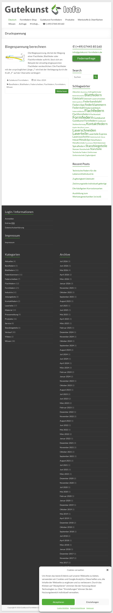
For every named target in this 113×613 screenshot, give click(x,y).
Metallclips (84, 139)
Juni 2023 (64, 398)
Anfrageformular (94, 92)
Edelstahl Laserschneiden (94, 98)
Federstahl (78, 107)
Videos (8, 336)
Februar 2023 (66, 407)
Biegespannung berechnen (25, 46)
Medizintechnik (95, 137)
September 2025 (67, 297)
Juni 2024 (64, 359)
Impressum (90, 608)
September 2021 (67, 456)
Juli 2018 (64, 536)
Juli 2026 (64, 261)
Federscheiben (36, 84)
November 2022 (67, 416)
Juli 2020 (64, 487)
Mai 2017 (64, 562)
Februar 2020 (66, 496)
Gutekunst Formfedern (51, 19)
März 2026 (64, 279)
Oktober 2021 (66, 452)
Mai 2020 (64, 491)
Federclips (78, 104)
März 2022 (64, 434)
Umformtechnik (78, 155)
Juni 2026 (64, 266)
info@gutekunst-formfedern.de (87, 52)
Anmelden (9, 218)
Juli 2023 (64, 394)
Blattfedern (25, 84)
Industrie (9, 292)
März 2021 (64, 474)
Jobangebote (10, 297)
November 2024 (67, 336)
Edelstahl (77, 98)
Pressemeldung (11, 314)
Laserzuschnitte (81, 136)
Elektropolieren (77, 102)
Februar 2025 (66, 328)
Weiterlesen (62, 91)
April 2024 (64, 363)
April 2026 (64, 274)
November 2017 (67, 558)
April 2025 (64, 319)
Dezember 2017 (66, 554)
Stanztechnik (85, 149)
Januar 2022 (65, 438)
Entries (10, 223)
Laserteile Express (97, 134)
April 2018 (64, 540)
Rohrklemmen (99, 143)
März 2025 (64, 323)
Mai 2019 (64, 514)
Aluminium (84, 92)
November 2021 (67, 447)
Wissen (11, 23)
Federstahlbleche (78, 111)
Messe (103, 137)
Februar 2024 (66, 372)
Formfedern (60, 84)
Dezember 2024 (66, 332)
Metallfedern (96, 140)
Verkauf (8, 332)
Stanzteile (96, 148)
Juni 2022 (64, 425)
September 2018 (67, 531)
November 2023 (67, 381)
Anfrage (22, 23)
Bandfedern (14, 84)
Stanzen (75, 149)
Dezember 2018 (66, 522)
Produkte (69, 19)
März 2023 (64, 403)
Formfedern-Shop (28, 19)
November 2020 (67, 483)
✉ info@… (34, 23)
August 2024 (65, 350)
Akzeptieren (58, 602)
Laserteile (80, 133)
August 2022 (65, 421)
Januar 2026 (65, 283)
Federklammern (95, 104)
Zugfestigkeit (90, 155)
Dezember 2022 (66, 412)
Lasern (86, 127)
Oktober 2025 (66, 292)
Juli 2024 (64, 354)
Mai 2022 (64, 429)
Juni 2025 (64, 310)
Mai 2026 (64, 270)
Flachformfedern (81, 114)
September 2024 (67, 345)
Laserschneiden (84, 130)
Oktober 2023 (66, 385)
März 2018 (64, 545)
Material (8, 310)
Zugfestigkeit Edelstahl (83, 178)
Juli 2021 (64, 465)
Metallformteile (78, 143)
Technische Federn (79, 152)
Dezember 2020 (66, 478)
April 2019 (64, 518)
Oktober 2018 (66, 527)
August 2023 (65, 390)
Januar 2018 (65, 549)
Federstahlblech (92, 108)
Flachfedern (49, 84)
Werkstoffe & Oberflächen (90, 19)
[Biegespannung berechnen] (15, 52)
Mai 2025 (64, 314)
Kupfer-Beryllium (78, 127)
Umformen (92, 152)
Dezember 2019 (66, 505)
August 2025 (65, 301)
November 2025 (67, 288)
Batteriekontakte (78, 95)
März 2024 (64, 367)
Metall (75, 140)
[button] (107, 570)
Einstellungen (92, 602)
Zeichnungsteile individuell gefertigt (89, 183)
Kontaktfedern (96, 124)
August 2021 (65, 460)
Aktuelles (9, 261)
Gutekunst (99, 117)
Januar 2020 (65, 500)
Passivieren (89, 143)
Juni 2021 (64, 469)
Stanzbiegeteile (96, 146)
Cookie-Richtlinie (63, 608)
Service (8, 323)
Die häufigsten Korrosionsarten (87, 188)
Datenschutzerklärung (77, 608)
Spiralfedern (78, 146)
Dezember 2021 (66, 443)
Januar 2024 (65, 376)
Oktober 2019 (66, 509)
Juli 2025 (64, 305)
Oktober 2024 (66, 341)
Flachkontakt (95, 114)
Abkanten (76, 92)
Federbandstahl (92, 101)
